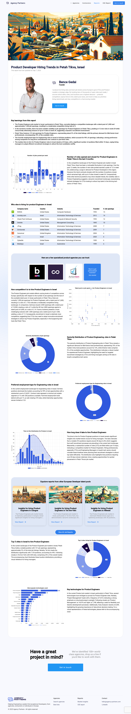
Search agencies (59, 702)
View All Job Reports (65, 532)
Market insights (83, 702)
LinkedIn (105, 705)
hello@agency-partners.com (111, 702)
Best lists (56, 705)
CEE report (81, 705)
